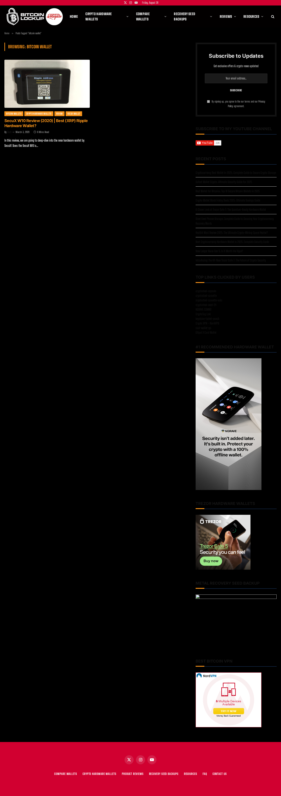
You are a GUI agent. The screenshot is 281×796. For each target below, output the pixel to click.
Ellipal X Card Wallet (206, 332)
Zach (9, 132)
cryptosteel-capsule (206, 291)
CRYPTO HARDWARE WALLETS (99, 774)
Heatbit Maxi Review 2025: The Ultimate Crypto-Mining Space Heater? (232, 232)
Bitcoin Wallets (14, 113)
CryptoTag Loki (203, 314)
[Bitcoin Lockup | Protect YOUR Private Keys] (35, 16)
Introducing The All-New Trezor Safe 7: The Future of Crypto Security (231, 260)
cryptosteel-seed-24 (206, 305)
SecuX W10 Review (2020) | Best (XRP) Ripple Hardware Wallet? (46, 123)
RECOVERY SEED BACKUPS (163, 774)
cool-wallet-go (203, 328)
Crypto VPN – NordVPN (207, 323)
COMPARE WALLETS (65, 774)
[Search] (272, 17)
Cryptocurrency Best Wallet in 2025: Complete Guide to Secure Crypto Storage (236, 173)
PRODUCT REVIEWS (133, 774)
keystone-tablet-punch (207, 319)
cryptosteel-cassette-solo (209, 300)
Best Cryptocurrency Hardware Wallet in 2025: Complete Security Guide (232, 242)
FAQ (205, 774)
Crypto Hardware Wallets (39, 113)
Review (59, 113)
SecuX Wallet (73, 113)
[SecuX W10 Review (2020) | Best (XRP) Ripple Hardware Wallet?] (47, 84)
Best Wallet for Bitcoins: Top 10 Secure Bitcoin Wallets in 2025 (228, 191)
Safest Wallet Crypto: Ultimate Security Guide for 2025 (224, 182)
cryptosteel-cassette (206, 295)
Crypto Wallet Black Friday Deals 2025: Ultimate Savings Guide (228, 200)
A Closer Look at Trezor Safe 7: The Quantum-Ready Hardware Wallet (231, 209)
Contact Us (220, 774)
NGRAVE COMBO (203, 309)
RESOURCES (190, 774)
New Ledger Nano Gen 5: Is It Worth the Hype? (219, 251)
